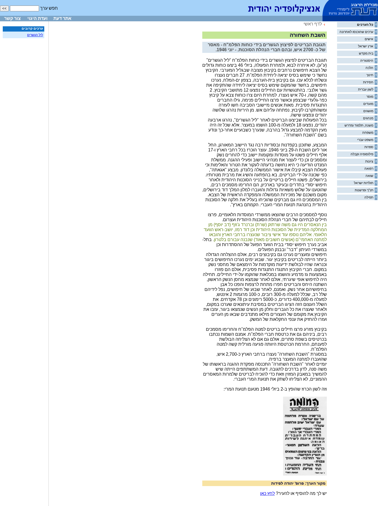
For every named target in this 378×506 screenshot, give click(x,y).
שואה (369, 176)
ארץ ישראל (365, 46)
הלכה (369, 68)
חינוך (369, 75)
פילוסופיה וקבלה (362, 154)
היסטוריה (366, 61)
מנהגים (368, 118)
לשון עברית (365, 89)
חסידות (368, 82)
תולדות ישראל (363, 183)
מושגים (368, 111)
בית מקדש (366, 53)
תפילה (368, 197)
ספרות (368, 147)
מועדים (368, 104)
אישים (369, 39)
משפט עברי (365, 140)
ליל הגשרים (35, 35)
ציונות (369, 161)
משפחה (367, 133)
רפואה (368, 169)
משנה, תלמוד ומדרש (359, 125)
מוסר (369, 97)
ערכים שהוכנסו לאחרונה (356, 32)
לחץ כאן (267, 493)
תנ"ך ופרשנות (364, 190)
